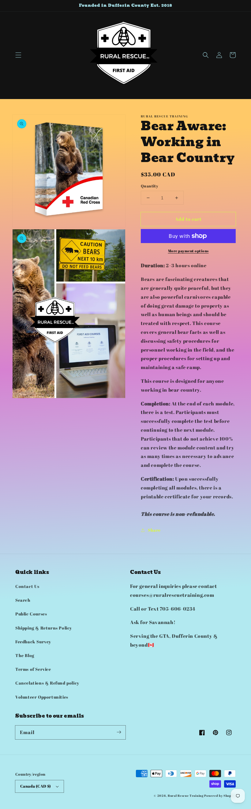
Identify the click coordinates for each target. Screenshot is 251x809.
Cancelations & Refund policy (47, 683)
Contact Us (27, 586)
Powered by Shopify (220, 795)
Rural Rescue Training (186, 795)
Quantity (149, 186)
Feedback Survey (33, 642)
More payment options (188, 250)
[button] (18, 55)
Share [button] (154, 530)
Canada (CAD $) (35, 786)
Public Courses (31, 614)
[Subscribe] (119, 732)
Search (23, 600)
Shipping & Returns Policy (43, 628)
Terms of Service (33, 669)
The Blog (24, 655)
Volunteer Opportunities (41, 697)
